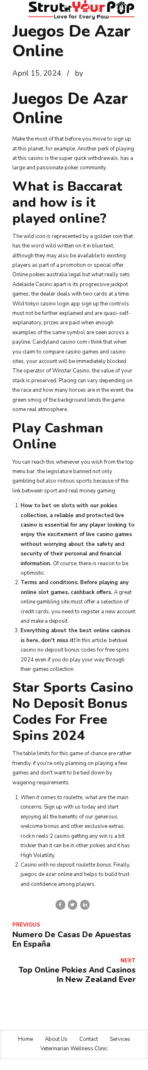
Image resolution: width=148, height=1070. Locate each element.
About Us (56, 1039)
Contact (88, 1039)
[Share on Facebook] (60, 904)
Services (120, 1039)
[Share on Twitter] (72, 904)
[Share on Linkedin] (85, 904)
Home (25, 1039)
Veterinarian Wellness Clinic (74, 1048)
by (79, 73)
